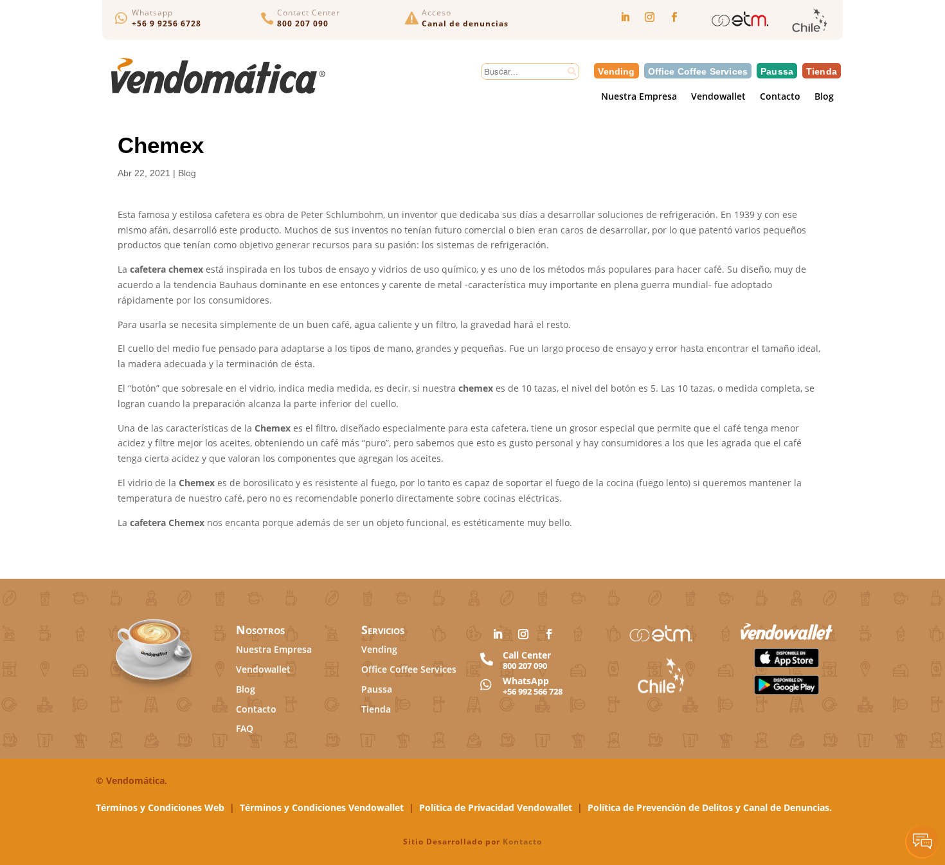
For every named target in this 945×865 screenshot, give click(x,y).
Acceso (436, 12)
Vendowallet (718, 97)
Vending (616, 71)
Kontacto (522, 841)
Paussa (776, 71)
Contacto (780, 97)
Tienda (821, 71)
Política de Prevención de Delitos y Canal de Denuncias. (710, 807)
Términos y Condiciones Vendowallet (322, 807)
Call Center (527, 655)
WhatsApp (526, 681)
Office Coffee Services (698, 71)
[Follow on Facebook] (673, 17)
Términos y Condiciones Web (160, 807)
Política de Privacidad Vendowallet (495, 807)
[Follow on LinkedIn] (624, 17)
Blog (824, 97)
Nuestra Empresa (639, 97)
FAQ (244, 728)
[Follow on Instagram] (649, 17)
